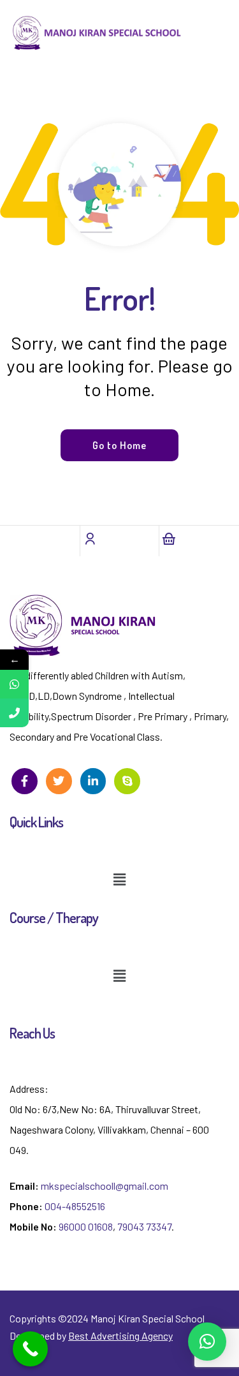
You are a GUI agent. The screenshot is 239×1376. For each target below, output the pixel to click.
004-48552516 (75, 1206)
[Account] (89, 538)
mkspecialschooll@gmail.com (104, 1186)
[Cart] (169, 538)
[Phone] (14, 713)
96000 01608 (86, 1226)
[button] (119, 880)
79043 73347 (144, 1226)
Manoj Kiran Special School (148, 1318)
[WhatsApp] (14, 684)
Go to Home (119, 445)
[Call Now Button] (30, 1348)
